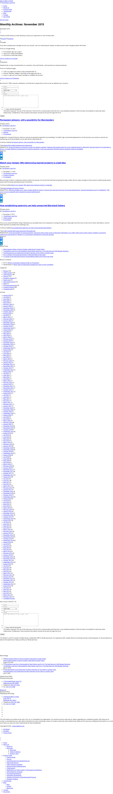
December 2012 (8, 578)
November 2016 (8, 493)
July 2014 (6, 544)
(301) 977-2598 (10, 687)
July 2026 (6, 297)
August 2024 (7, 330)
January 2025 (7, 321)
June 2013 (6, 568)
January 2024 (7, 341)
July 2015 (6, 522)
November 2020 (8, 410)
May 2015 (6, 526)
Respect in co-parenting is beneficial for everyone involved (35, 235)
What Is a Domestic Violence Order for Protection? (23, 263)
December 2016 (8, 491)
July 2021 (6, 395)
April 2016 (6, 506)
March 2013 (7, 573)
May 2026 (6, 301)
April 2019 (6, 440)
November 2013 (8, 558)
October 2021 (7, 390)
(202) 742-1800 (15, 702)
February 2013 (7, 575)
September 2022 (8, 370)
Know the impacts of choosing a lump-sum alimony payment (27, 147)
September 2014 (8, 540)
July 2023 (6, 352)
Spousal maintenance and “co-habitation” (93, 190)
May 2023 (6, 355)
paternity (32, 231)
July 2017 (6, 479)
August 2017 (7, 477)
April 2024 (6, 335)
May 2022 (6, 377)
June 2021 (6, 397)
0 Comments (7, 134)
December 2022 (8, 364)
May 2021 (6, 399)
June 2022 (6, 375)
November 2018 (8, 450)
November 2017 (8, 471)
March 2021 (7, 402)
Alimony (5, 132)
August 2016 (7, 499)
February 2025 (7, 319)
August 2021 (7, 393)
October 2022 (7, 368)
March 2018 (7, 464)
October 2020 (7, 411)
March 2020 (7, 421)
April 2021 (6, 401)
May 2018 (6, 460)
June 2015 (6, 524)
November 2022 (8, 366)
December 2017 (8, 470)
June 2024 (6, 332)
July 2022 (6, 373)
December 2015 (8, 513)
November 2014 (8, 537)
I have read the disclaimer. (54, 111)
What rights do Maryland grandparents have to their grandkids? (33, 265)
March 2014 (7, 551)
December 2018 (8, 448)
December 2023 (8, 342)
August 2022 (7, 371)
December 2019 (8, 426)
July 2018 (6, 457)
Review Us (3, 690)
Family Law (6, 280)
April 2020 (6, 419)
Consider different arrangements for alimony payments (22, 149)
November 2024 (8, 324)
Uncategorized (7, 289)
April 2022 (6, 379)
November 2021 (8, 388)
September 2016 (8, 497)
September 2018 (8, 453)
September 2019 (8, 431)
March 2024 (7, 337)
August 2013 (7, 564)
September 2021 (8, 391)
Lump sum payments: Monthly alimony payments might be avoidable (61, 149)
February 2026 (7, 304)
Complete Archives (9, 598)
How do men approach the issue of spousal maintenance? (62, 190)
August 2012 (7, 586)
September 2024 (8, 328)
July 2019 (6, 435)
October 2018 (7, 451)
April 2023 (6, 357)
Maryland (16, 145)
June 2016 (6, 502)
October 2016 (7, 495)
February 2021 (7, 404)
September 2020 (8, 413)
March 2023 (7, 359)
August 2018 (7, 455)
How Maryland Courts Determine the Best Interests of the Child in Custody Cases (28, 253)
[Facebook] (56, 153)
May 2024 (6, 333)
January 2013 (7, 577)
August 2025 (7, 313)
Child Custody (7, 218)
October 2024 (7, 326)
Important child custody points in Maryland (47, 233)
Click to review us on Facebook (9, 78)
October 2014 (7, 539)
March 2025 (7, 317)
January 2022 (7, 384)
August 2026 (7, 295)
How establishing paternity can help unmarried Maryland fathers (32, 205)
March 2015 (7, 529)
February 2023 (7, 361)
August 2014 (7, 542)
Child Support (16, 231)
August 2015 (7, 520)
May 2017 (6, 482)
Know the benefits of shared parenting (21, 233)
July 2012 (6, 588)
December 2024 (8, 322)
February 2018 (7, 466)
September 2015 (8, 519)
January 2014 (7, 555)
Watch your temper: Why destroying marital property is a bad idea (33, 162)
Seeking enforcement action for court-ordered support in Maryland (68, 147)
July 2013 (6, 566)
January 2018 (7, 468)
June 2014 (6, 546)
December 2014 (8, 535)
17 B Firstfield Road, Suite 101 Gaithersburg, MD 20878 (12, 682)
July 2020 (6, 417)
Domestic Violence (9, 278)
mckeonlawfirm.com (18, 726)
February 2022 (7, 382)
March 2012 (7, 595)
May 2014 (6, 548)
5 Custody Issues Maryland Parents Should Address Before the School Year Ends (28, 256)
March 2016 (7, 508)
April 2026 (6, 303)
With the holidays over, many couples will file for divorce (26, 190)
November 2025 (8, 310)
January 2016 (7, 511)
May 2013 (6, 569)
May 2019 (6, 439)
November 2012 (8, 580)
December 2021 (8, 386)
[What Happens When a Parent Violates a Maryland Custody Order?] (24, 659)
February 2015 (7, 531)
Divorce (10, 145)
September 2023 (8, 348)
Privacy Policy (7, 733)
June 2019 (6, 437)
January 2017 (7, 489)
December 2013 (8, 557)
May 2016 (6, 504)
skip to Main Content (6, 1)
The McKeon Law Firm (9, 126)
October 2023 (7, 346)
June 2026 (6, 299)
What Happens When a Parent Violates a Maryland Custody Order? (24, 249)
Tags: (1, 145)
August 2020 (7, 415)
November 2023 (8, 344)
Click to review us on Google (8, 58)
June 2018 (6, 459)
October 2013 (7, 560)
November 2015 (8, 515)
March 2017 (7, 486)
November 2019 (8, 428)
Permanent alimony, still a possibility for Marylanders (27, 119)
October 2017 (7, 473)
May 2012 (6, 591)
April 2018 (6, 462)
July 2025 (6, 315)
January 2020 (7, 424)
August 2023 (7, 350)
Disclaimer (6, 729)
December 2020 (8, 408)
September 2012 (8, 584)
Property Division (8, 175)
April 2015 (6, 528)
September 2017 (8, 475)
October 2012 (7, 582)
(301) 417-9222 (15, 685)
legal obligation (8, 188)
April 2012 (6, 593)
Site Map (6, 731)
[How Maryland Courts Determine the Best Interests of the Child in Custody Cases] (29, 670)
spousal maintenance (25, 145)
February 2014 (7, 553)
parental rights (25, 231)
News (5, 284)
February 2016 (7, 509)
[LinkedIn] (56, 158)
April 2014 (6, 549)
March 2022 (7, 381)
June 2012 (6, 589)
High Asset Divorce (9, 282)
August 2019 (7, 433)
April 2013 (6, 571)
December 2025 (8, 308)
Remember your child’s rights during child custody (76, 233)
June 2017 (6, 480)
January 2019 (7, 446)
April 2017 (6, 484)
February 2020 (7, 422)
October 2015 (7, 517)
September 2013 (8, 562)
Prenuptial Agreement (10, 285)
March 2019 (7, 442)
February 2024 (7, 339)
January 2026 (7, 306)
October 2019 (7, 430)
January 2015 (7, 533)
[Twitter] (56, 155)
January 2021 (7, 406)
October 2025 (7, 312)
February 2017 (7, 488)
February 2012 (7, 597)
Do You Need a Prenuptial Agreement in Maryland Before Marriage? (24, 255)
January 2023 (7, 362)
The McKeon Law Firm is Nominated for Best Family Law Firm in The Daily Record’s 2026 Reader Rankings (35, 251)
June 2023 (6, 353)
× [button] (0, 738)
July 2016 (6, 500)
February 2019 (7, 444)
